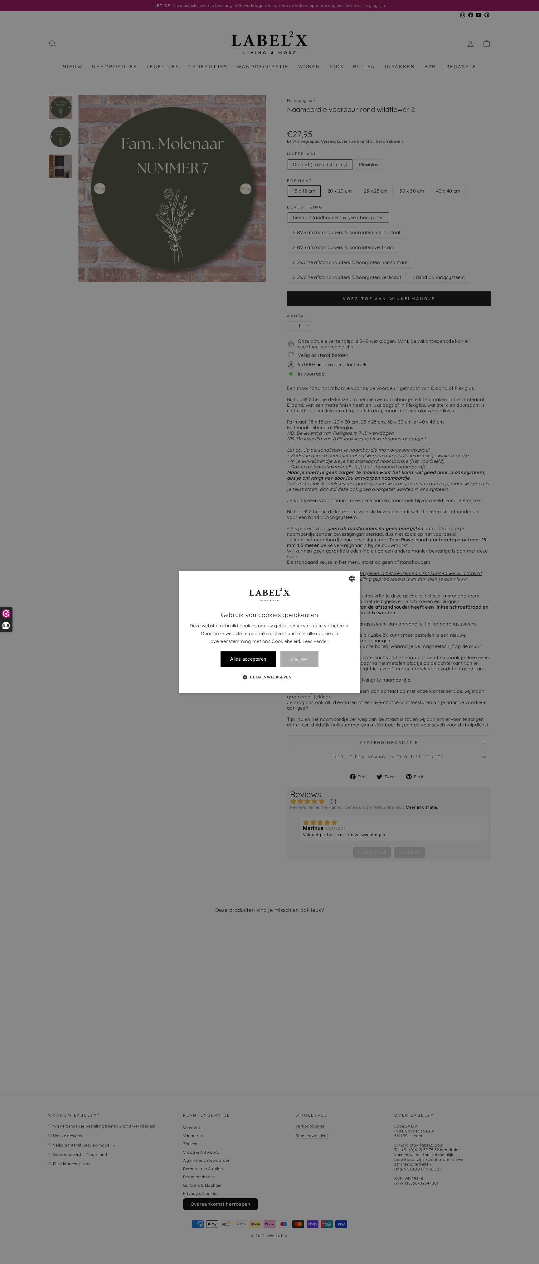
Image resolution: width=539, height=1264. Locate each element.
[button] (269, 677)
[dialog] (269, 632)
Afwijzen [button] (299, 659)
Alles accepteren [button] (248, 659)
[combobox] (352, 578)
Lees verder (315, 641)
